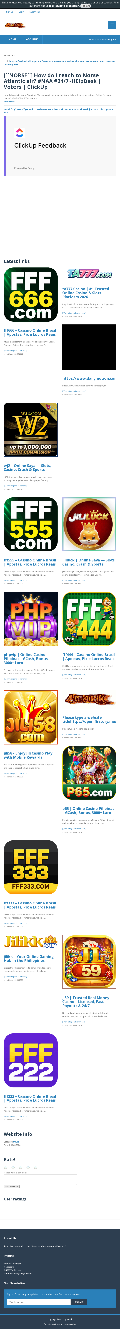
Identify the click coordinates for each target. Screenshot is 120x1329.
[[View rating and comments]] (16, 350)
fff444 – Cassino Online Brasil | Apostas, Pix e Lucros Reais (88, 656)
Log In (21, 11)
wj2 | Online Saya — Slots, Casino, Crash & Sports (27, 467)
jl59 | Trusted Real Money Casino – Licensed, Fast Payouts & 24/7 (85, 1001)
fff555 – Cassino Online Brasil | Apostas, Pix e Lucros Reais (30, 562)
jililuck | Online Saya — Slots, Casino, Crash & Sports (89, 562)
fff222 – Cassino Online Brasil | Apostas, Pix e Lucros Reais (30, 1098)
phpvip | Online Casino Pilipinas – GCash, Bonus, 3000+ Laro (26, 658)
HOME (12, 39)
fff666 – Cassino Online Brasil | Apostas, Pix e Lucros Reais (30, 332)
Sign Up (9, 11)
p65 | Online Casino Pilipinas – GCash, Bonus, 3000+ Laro (88, 810)
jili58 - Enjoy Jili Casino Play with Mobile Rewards (28, 755)
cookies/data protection (64, 6)
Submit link (35, 11)
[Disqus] (60, 215)
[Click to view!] (60, 145)
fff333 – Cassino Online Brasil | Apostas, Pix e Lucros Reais (30, 905)
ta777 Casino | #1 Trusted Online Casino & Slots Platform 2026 (85, 292)
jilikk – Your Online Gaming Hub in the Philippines (29, 958)
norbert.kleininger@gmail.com (18, 1273)
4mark (69, 1319)
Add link (32, 39)
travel (16, 1141)
